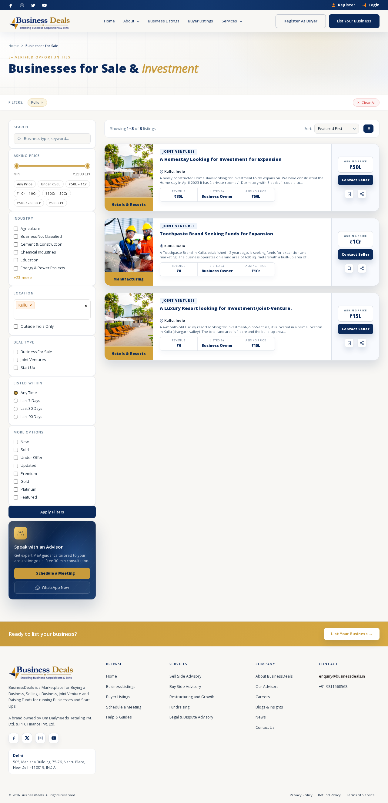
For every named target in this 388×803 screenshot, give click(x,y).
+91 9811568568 (333, 686)
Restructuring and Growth (191, 696)
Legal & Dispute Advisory (191, 717)
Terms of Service (360, 795)
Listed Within (28, 383)
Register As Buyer (300, 21)
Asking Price (27, 155)
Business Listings (163, 21)
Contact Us (265, 727)
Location (24, 293)
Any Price (24, 184)
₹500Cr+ (56, 203)
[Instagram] (22, 5)
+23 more (23, 277)
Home (109, 21)
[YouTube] (44, 5)
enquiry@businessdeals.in (342, 676)
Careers (263, 696)
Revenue (179, 191)
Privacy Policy (301, 795)
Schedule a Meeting (55, 573)
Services (230, 21)
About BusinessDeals (274, 676)
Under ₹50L (50, 184)
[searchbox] (17, 314)
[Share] (361, 193)
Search (21, 126)
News (261, 717)
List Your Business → (352, 633)
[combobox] (52, 309)
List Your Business (354, 21)
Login (374, 5)
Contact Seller (356, 180)
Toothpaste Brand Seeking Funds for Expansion (216, 234)
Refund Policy (329, 795)
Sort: (308, 128)
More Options (29, 432)
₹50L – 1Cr (78, 184)
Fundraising (179, 707)
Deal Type (24, 342)
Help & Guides (119, 717)
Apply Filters (52, 512)
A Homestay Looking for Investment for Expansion (221, 159)
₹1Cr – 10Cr (27, 193)
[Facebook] (10, 5)
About (129, 21)
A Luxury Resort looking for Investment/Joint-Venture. (226, 308)
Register (346, 5)
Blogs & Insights (269, 707)
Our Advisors (267, 686)
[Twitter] (33, 5)
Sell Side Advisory (185, 676)
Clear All (369, 102)
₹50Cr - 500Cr (29, 203)
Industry (23, 218)
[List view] (368, 128)
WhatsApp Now (55, 587)
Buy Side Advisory (185, 686)
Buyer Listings (200, 21)
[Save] (349, 193)
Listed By (217, 191)
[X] (27, 738)
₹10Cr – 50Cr (56, 193)
